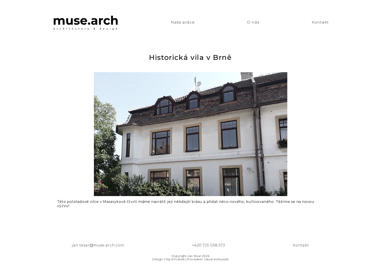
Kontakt (320, 22)
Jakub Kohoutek (216, 259)
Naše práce (183, 22)
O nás (253, 22)
